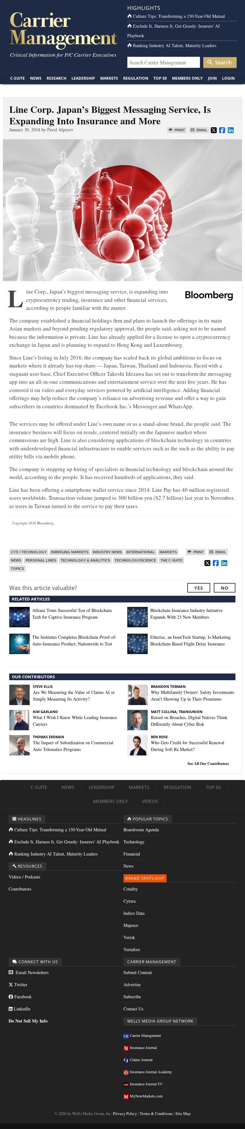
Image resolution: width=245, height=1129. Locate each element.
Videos (150, 801)
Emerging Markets (69, 552)
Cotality (130, 889)
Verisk (129, 937)
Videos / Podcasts (24, 877)
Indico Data (134, 913)
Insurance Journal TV (146, 1083)
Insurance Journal (143, 1047)
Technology (134, 842)
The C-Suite (171, 560)
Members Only (187, 78)
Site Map (182, 1113)
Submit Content (137, 972)
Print (179, 130)
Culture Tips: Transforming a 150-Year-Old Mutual (179, 16)
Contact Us (133, 1009)
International (140, 552)
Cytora (129, 901)
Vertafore (131, 949)
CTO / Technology (29, 552)
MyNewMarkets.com (146, 1095)
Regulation (135, 78)
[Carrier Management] (62, 30)
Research (56, 78)
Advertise (132, 984)
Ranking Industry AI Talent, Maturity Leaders (174, 45)
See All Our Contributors (208, 763)
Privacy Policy (125, 1113)
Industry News (107, 552)
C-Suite (17, 78)
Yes (198, 588)
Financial (131, 854)
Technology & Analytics (85, 560)
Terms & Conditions (156, 1113)
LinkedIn (21, 1009)
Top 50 (160, 78)
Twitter (20, 984)
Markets (109, 78)
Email (201, 130)
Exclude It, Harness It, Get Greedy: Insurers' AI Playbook (66, 842)
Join (212, 78)
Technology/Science (135, 560)
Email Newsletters (31, 972)
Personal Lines (41, 560)
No (224, 588)
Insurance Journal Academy (151, 1071)
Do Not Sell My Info (28, 1020)
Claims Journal (141, 1059)
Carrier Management (145, 1035)
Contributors (20, 889)
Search (223, 62)
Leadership (83, 78)
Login (228, 78)
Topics (17, 569)
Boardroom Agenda (141, 830)
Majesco (130, 925)
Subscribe (132, 997)
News (35, 78)
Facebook (22, 997)
